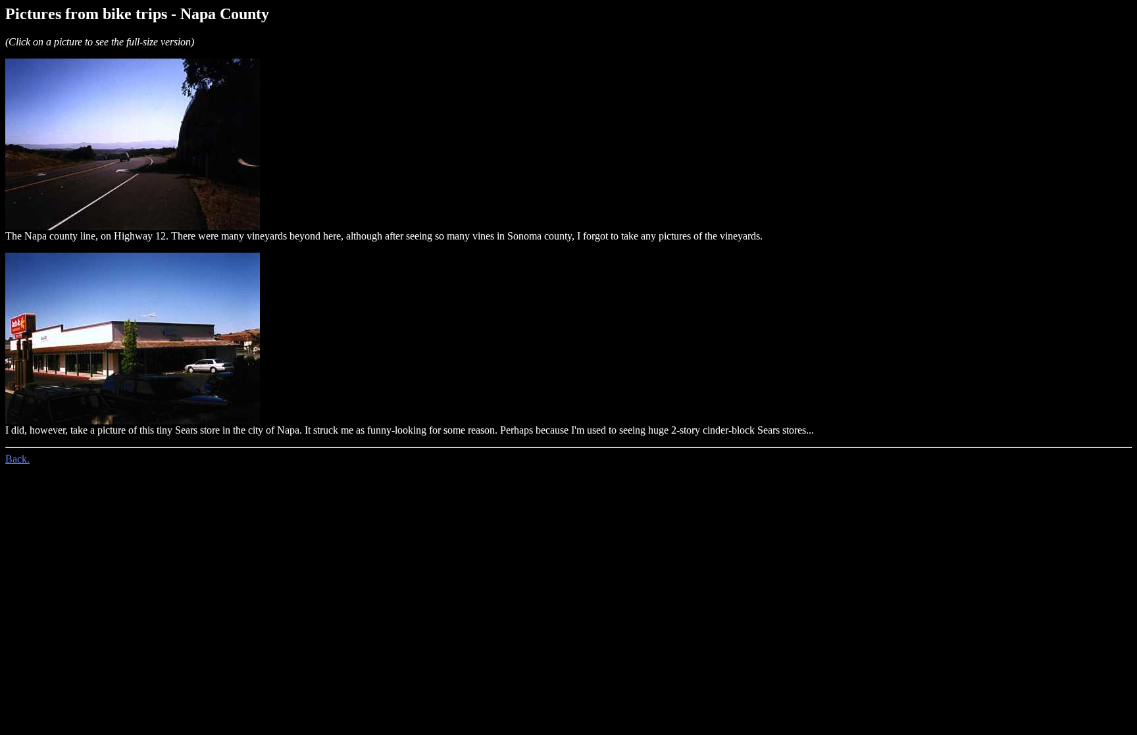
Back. (17, 459)
